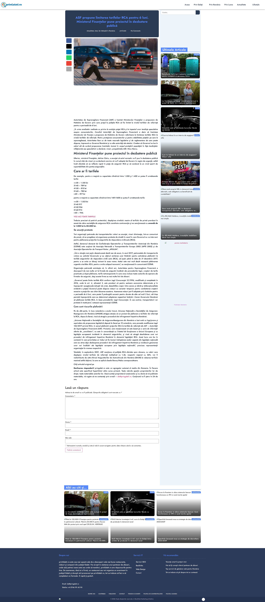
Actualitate (241, 4)
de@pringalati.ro (124, 376)
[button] (69, 40)
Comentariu (70, 396)
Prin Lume (228, 4)
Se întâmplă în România (107, 31)
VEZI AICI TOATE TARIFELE (84, 216)
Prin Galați (198, 4)
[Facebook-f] (203, 599)
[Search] (198, 12)
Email (68, 430)
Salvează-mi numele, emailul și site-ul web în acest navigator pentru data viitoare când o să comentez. (104, 446)
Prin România (214, 4)
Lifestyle (255, 4)
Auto (96, 31)
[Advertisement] (116, 102)
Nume (68, 422)
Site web (68, 438)
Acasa (187, 4)
